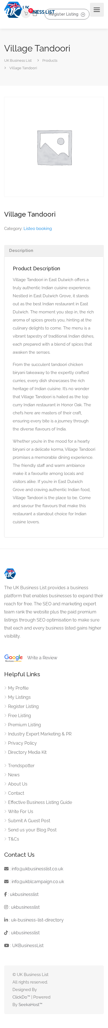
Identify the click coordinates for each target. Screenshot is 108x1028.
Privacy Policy (22, 743)
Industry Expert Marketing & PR (39, 734)
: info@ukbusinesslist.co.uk (36, 868)
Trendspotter (21, 765)
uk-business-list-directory (37, 920)
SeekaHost (29, 1004)
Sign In (34, 13)
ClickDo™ (21, 997)
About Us (17, 784)
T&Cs (13, 839)
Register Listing (63, 14)
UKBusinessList (27, 945)
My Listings (19, 697)
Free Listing (19, 715)
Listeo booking (38, 228)
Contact (16, 793)
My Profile (18, 688)
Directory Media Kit (27, 752)
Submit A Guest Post (29, 820)
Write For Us (20, 811)
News (14, 774)
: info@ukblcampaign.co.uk (36, 881)
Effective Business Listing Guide (40, 802)
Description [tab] (21, 250)
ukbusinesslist (24, 894)
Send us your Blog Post (32, 830)
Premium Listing (24, 724)
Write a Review (40, 657)
